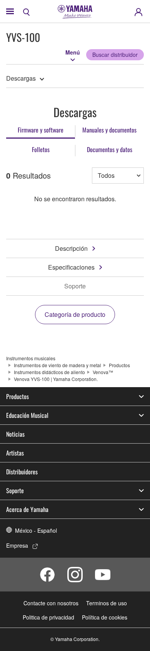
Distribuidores (22, 471)
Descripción (71, 248)
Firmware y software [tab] (40, 129)
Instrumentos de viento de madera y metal (57, 365)
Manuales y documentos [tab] (109, 129)
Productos (119, 365)
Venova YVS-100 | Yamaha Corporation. (56, 379)
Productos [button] (17, 396)
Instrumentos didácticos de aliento (49, 372)
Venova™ (103, 372)
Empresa (17, 545)
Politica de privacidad (48, 617)
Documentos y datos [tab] (109, 149)
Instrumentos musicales (30, 358)
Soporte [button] (15, 490)
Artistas (15, 452)
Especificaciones (71, 267)
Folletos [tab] (41, 149)
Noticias (15, 434)
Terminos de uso (106, 603)
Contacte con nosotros (50, 603)
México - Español (36, 530)
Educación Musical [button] (27, 415)
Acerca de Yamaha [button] (27, 509)
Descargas (21, 78)
